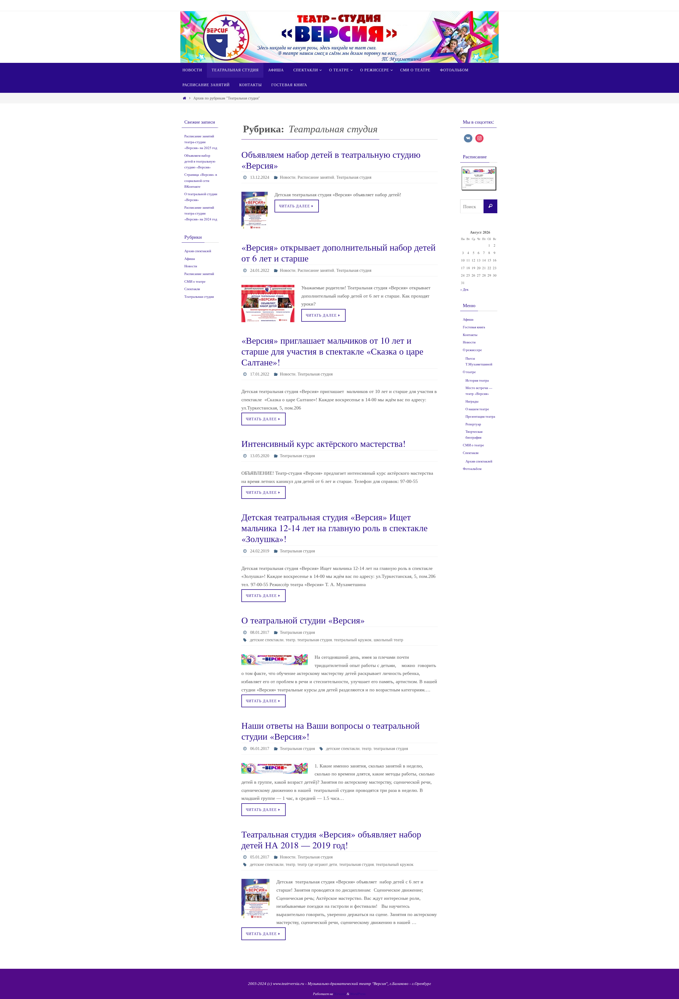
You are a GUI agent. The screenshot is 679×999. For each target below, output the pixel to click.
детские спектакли (267, 640)
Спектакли (192, 288)
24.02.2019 (259, 551)
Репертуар (473, 424)
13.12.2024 (259, 177)
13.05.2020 (259, 455)
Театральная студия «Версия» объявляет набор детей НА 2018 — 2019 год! (331, 839)
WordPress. (358, 994)
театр (290, 640)
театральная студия (314, 640)
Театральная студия (353, 177)
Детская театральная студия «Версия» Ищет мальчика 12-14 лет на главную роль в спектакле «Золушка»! (334, 528)
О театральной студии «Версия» (303, 620)
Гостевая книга (474, 327)
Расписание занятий (316, 177)
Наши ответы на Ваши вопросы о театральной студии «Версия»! (330, 730)
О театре (469, 371)
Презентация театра (480, 416)
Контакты (470, 334)
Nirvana (340, 994)
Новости (287, 177)
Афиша (189, 258)
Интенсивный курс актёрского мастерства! (323, 443)
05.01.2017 (259, 857)
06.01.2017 (259, 748)
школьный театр (388, 640)
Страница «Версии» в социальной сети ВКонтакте (200, 180)
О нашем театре (477, 409)
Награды (471, 401)
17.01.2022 (259, 374)
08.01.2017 (259, 632)
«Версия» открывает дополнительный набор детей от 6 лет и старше (338, 252)
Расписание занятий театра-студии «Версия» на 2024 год (200, 213)
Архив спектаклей (197, 250)
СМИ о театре (195, 281)
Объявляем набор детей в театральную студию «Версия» (330, 159)
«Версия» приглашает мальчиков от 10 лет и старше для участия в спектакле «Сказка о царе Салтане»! (332, 351)
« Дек (464, 289)
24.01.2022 (259, 270)
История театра (477, 380)
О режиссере (472, 349)
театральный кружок (353, 640)
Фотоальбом (472, 468)
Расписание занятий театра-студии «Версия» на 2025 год (200, 142)
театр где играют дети (317, 864)
